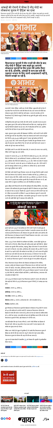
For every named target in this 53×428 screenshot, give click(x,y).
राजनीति (13, 20)
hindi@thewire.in (39, 356)
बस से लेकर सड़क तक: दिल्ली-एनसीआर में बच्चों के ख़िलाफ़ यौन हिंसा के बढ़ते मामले (33, 407)
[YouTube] (9, 418)
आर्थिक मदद (34, 366)
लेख (25, 339)
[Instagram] (7, 418)
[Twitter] (4, 418)
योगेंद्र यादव (3, 20)
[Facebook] (2, 418)
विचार (16, 20)
